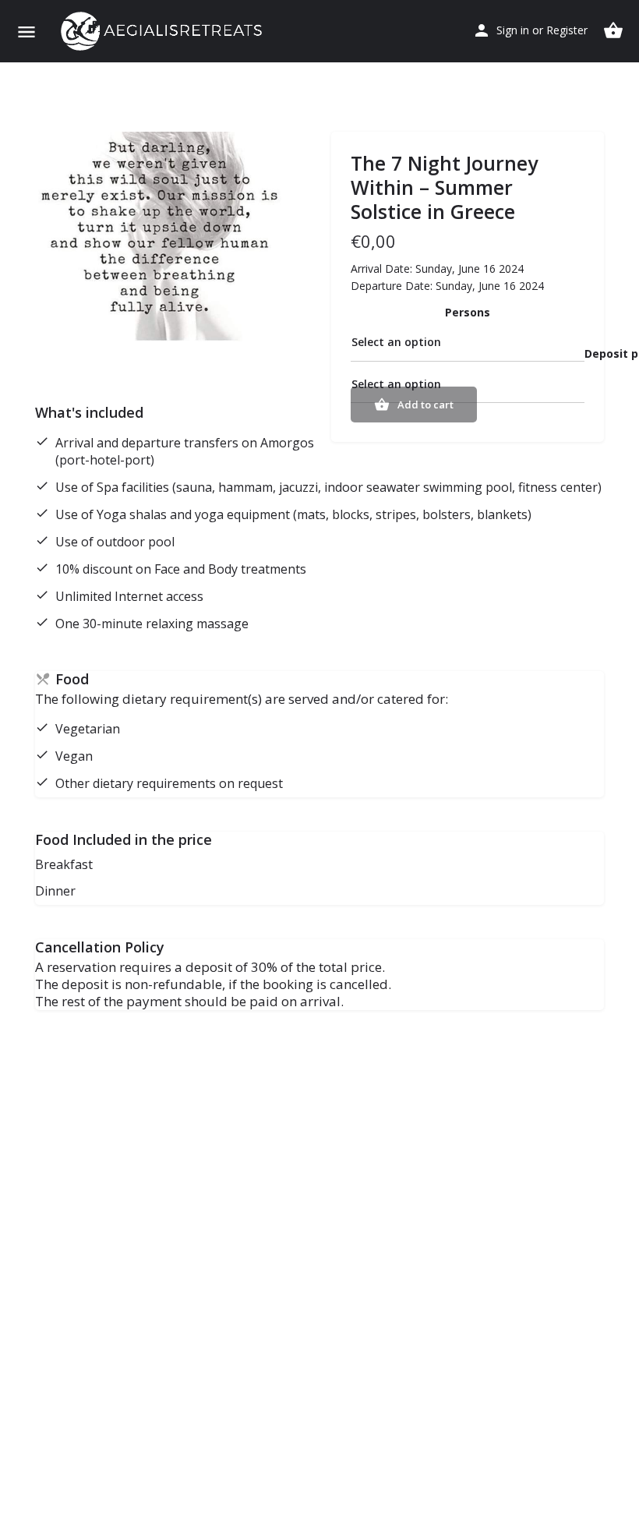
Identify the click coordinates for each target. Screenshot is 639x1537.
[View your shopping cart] (613, 30)
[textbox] (467, 343)
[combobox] (467, 343)
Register (567, 30)
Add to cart (425, 405)
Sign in (512, 30)
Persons (467, 312)
